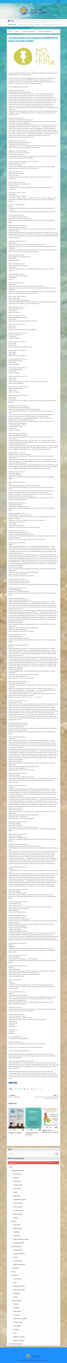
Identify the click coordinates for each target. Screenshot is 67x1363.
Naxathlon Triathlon (17, 1228)
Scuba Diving (16, 1315)
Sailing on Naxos (17, 1311)
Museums (15, 1257)
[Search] (57, 1154)
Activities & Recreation (29, 31)
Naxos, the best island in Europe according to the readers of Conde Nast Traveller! (34, 24)
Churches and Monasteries (19, 1253)
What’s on (14, 1221)
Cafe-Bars (15, 1297)
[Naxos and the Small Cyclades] (33, 11)
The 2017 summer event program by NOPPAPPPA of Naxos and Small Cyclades (46, 1097)
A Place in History (17, 1188)
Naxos (17, 31)
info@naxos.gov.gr (45, 1360)
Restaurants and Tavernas (19, 1286)
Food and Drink (15, 1275)
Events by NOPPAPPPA (44, 31)
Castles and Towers (17, 1261)
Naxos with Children (17, 1322)
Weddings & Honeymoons (19, 1337)
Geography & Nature (17, 1185)
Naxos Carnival (16, 1225)
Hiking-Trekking (16, 1326)
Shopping (15, 1218)
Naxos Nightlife (16, 1293)
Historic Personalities (18, 1203)
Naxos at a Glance (17, 1174)
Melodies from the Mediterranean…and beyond (50, 1131)
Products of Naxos (17, 1279)
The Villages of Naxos (18, 1210)
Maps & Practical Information (15, 1344)
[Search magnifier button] (57, 1162)
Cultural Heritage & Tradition (19, 1199)
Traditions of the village (15, 1133)
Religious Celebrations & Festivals (20, 1239)
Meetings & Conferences (18, 1340)
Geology (15, 1192)
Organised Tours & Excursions (20, 1318)
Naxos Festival (16, 1236)
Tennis (14, 1333)
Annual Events (16, 1232)
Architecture (16, 1178)
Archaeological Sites (17, 1250)
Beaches (13, 1272)
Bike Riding (15, 1329)
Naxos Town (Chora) (17, 1207)
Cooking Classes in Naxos (19, 1290)
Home (10, 31)
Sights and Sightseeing (17, 1246)
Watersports (16, 1304)
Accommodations (15, 1268)
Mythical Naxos (16, 1196)
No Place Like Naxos (18, 1214)
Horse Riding (16, 1308)
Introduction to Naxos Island (18, 1170)
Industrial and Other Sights (19, 1264)
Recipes (15, 1282)
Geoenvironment (17, 1181)
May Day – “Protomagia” (14, 1096)
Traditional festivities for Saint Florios (31, 1134)
